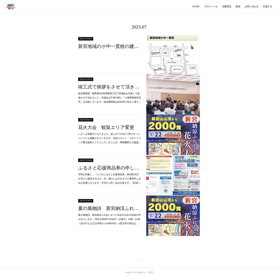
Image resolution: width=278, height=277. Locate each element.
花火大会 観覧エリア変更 (106, 127)
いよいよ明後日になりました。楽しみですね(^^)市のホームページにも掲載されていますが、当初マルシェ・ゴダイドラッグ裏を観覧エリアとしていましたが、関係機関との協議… (109, 138)
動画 (238, 6)
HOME (196, 6)
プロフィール (211, 6)
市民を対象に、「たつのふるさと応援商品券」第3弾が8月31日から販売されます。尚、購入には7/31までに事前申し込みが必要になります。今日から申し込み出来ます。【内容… (109, 178)
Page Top (139, 260)
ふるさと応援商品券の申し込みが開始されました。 (109, 167)
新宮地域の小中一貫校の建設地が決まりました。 (109, 46)
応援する (267, 6)
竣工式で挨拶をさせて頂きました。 (109, 86)
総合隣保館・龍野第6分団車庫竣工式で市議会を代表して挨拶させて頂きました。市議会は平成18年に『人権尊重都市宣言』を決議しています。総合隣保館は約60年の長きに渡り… (109, 97)
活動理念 (226, 6)
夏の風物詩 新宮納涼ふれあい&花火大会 (109, 208)
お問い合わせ (252, 6)
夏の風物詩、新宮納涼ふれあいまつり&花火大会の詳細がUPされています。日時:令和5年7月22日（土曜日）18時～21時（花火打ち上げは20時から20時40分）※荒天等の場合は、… (109, 219)
